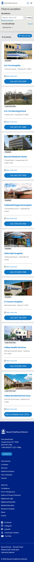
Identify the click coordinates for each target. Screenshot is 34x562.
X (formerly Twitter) (12, 533)
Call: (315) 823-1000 (18, 272)
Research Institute (7, 509)
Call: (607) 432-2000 (18, 81)
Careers (4, 478)
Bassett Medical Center (15, 156)
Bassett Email (6, 547)
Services (4, 468)
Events (3, 516)
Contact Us (7, 454)
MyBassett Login (7, 499)
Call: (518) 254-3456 (18, 224)
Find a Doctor (5, 461)
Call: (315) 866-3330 (18, 366)
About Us (4, 485)
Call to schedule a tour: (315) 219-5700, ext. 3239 (18, 414)
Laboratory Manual (7, 552)
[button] (31, 3)
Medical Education (7, 505)
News (3, 512)
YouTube (8, 536)
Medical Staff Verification (10, 550)
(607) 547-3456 (6, 445)
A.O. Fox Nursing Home (15, 111)
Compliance (5, 488)
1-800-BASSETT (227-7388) (11, 447)
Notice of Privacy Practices (11, 495)
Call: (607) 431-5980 (18, 127)
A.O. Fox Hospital (12, 65)
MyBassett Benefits (8, 502)
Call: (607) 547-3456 (18, 175)
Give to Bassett (6, 475)
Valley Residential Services (17, 395)
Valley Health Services (15, 347)
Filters (30, 18)
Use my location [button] (7, 20)
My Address (5, 13)
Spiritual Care (7, 27)
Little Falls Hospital (13, 253)
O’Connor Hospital (13, 301)
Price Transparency (8, 492)
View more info (11, 76)
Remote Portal (18, 547)
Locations (4, 464)
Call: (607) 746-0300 (18, 318)
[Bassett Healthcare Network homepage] (14, 3)
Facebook (7, 522)
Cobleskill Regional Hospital (18, 205)
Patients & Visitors (7, 471)
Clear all (30, 24)
